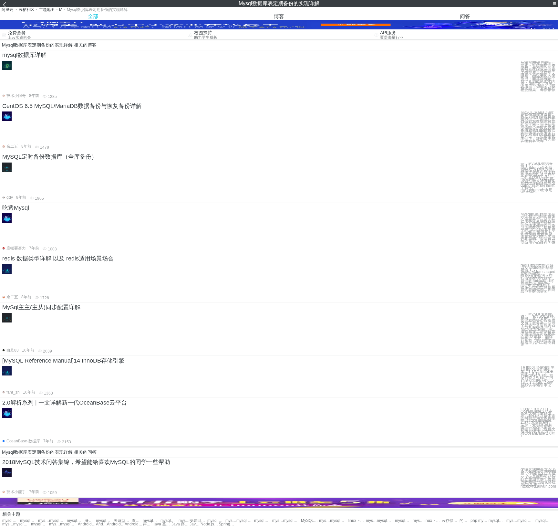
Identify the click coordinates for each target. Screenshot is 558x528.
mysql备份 (386, 521)
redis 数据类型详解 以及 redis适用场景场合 (58, 258)
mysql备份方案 (511, 521)
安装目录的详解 (198, 521)
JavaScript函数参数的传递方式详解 (195, 524)
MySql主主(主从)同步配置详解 (41, 307)
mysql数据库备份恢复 (169, 521)
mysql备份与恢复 (40, 524)
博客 (279, 16)
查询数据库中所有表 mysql (137, 521)
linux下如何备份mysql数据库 (432, 521)
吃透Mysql (15, 208)
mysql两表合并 (404, 521)
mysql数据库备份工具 (292, 521)
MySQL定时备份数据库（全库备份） (49, 156)
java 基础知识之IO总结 (162, 524)
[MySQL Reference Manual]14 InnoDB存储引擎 (63, 360)
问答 (465, 16)
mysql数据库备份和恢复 (263, 521)
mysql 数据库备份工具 (277, 521)
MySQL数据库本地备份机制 (310, 521)
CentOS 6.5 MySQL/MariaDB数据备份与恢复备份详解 (72, 106)
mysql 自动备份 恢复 (54, 524)
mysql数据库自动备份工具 (339, 521)
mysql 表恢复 (324, 521)
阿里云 (7, 9)
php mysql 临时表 (479, 521)
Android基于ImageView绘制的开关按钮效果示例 (101, 524)
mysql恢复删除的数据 (22, 524)
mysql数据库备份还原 (184, 521)
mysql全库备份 (69, 524)
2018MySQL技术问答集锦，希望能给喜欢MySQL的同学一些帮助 (86, 462)
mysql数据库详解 (24, 55)
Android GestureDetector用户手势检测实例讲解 (87, 524)
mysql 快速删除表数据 (43, 521)
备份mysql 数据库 (90, 521)
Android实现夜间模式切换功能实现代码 (116, 524)
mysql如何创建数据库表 (76, 521)
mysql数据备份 (105, 521)
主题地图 (47, 9)
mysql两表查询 (418, 521)
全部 (93, 16)
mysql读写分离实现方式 (371, 521)
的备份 (465, 521)
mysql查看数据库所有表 (58, 521)
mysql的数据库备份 (11, 521)
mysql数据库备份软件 (151, 521)
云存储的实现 (451, 521)
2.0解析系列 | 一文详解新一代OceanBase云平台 (64, 402)
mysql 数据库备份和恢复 (245, 521)
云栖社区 (26, 9)
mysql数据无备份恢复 (230, 521)
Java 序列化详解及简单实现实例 (180, 524)
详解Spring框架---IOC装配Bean (148, 524)
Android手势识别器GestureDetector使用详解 (133, 524)
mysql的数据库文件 (544, 521)
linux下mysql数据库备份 (357, 521)
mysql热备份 (497, 521)
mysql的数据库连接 (526, 521)
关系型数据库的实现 (122, 521)
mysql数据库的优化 (7, 524)
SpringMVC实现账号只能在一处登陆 (227, 524)
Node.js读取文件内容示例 (209, 524)
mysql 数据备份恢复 (216, 521)
